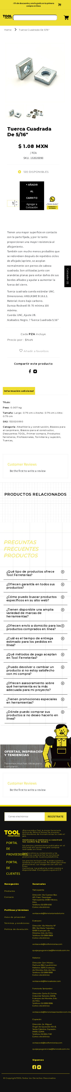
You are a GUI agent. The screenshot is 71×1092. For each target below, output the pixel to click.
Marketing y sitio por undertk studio (35, 1083)
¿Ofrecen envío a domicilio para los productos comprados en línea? (33, 627)
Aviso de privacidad (14, 917)
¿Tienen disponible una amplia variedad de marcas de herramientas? (29, 613)
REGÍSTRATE (55, 816)
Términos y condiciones (16, 923)
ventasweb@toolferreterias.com (45, 944)
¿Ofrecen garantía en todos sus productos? (30, 585)
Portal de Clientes (12, 868)
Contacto (9, 897)
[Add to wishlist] (21, 351)
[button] (61, 18)
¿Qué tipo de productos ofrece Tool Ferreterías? (30, 573)
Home (7, 29)
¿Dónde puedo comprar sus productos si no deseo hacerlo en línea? (32, 715)
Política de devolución (16, 929)
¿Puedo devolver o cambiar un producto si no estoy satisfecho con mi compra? (30, 670)
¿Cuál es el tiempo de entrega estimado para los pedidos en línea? (29, 641)
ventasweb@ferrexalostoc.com (45, 981)
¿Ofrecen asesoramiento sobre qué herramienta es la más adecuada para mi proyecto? (30, 686)
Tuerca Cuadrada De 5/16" (34, 29)
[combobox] (35, 17)
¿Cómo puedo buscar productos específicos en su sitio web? (31, 598)
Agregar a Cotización (32, 205)
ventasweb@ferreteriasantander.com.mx (45, 1012)
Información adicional (19, 391)
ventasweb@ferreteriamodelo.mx (45, 913)
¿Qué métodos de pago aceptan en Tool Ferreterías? (31, 655)
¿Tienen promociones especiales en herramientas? (31, 700)
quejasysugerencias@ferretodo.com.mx (45, 950)
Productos (9, 891)
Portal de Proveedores (12, 848)
